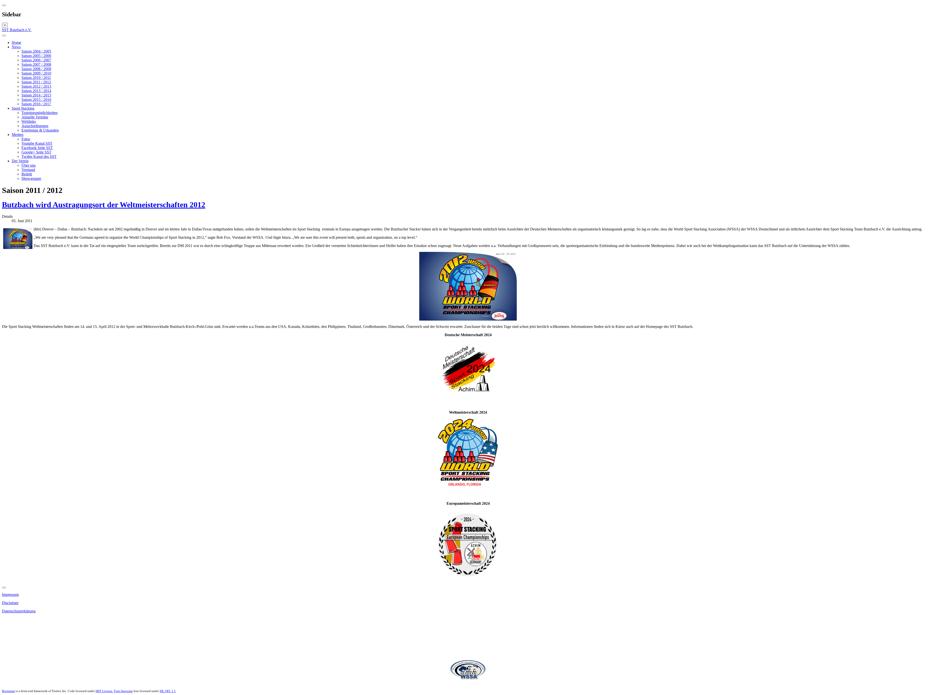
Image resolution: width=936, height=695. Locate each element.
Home (16, 42)
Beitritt (26, 174)
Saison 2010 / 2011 (36, 78)
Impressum (10, 594)
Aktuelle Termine (34, 117)
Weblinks (28, 121)
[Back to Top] (4, 587)
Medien (17, 135)
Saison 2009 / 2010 (36, 73)
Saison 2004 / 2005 (36, 51)
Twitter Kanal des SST (39, 156)
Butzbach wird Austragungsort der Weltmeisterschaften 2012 (103, 204)
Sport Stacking (23, 108)
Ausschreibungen (34, 126)
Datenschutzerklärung (19, 611)
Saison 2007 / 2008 (36, 64)
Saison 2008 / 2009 (36, 69)
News (16, 47)
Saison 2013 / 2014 (36, 91)
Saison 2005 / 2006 (36, 56)
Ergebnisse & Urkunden (40, 130)
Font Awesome (123, 691)
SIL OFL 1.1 (168, 691)
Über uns (28, 165)
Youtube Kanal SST (36, 143)
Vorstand (28, 170)
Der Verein (20, 161)
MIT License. (104, 691)
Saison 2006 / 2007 (36, 60)
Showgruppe (31, 178)
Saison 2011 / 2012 (36, 82)
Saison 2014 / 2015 (36, 95)
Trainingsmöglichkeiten (39, 113)
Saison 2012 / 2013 (36, 86)
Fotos (25, 139)
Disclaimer (10, 603)
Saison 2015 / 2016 (36, 99)
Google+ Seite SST (36, 152)
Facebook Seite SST (37, 148)
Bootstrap (8, 691)
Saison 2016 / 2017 (36, 104)
